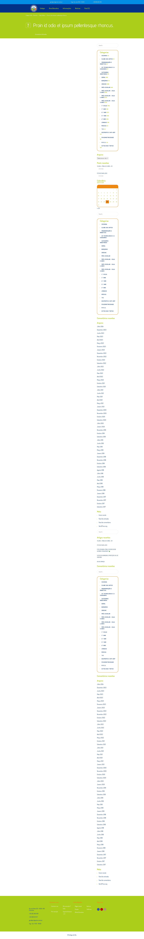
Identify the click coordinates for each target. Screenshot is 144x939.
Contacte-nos (54, 906)
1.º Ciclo (104, 105)
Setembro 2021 (101, 387)
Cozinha (104, 55)
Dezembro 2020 (101, 410)
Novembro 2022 (101, 356)
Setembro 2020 (101, 420)
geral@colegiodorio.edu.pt (56, 2)
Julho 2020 (100, 423)
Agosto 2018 (100, 470)
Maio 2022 (100, 373)
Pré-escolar (106, 87)
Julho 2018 (100, 473)
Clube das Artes (107, 59)
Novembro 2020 (101, 413)
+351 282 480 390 (97, 2)
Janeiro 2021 (100, 407)
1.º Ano (104, 109)
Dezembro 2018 (101, 457)
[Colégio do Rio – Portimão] (29, 8)
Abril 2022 (100, 376)
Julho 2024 (100, 326)
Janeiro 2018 (100, 493)
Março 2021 (100, 403)
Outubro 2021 (101, 383)
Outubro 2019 (101, 433)
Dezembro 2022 (101, 353)
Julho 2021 (100, 390)
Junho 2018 (100, 477)
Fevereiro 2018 (101, 490)
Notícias (77, 8)
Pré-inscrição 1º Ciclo (67, 907)
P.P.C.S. (104, 142)
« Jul (98, 208)
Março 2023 (100, 343)
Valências (89, 909)
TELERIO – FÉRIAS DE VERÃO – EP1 (104, 166)
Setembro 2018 (101, 467)
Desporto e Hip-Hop (108, 132)
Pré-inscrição (54, 911)
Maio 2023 (100, 336)
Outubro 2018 (101, 463)
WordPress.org (103, 526)
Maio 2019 (100, 447)
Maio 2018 (100, 480)
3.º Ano (104, 115)
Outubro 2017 (100, 503)
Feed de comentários (105, 522)
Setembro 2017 (101, 507)
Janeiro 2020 (101, 427)
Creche (104, 84)
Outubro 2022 (101, 360)
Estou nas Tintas (108, 146)
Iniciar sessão (102, 515)
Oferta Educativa (79, 912)
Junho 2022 (100, 370)
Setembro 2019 (101, 437)
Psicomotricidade (108, 137)
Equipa (76, 909)
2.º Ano (104, 112)
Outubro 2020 (101, 417)
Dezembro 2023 (101, 330)
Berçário (105, 80)
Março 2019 (100, 450)
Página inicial (78, 906)
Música (104, 125)
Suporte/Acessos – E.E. (67, 913)
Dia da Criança (101, 561)
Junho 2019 (100, 443)
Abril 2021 (99, 400)
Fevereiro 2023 (101, 346)
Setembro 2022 (101, 363)
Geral (104, 77)
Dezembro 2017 (101, 497)
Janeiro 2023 (101, 350)
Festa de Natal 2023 (102, 173)
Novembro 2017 (101, 500)
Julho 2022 (100, 366)
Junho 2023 (100, 333)
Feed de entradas (104, 519)
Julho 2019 (100, 440)
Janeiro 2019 (100, 453)
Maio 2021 (100, 397)
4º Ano (104, 119)
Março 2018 (100, 487)
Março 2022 (100, 380)
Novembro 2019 (101, 430)
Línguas (104, 122)
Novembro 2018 (101, 460)
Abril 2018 (99, 483)
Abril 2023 (100, 340)
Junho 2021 (100, 393)
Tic (103, 129)
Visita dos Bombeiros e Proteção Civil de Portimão (107, 556)
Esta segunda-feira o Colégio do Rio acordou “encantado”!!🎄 (106, 550)
